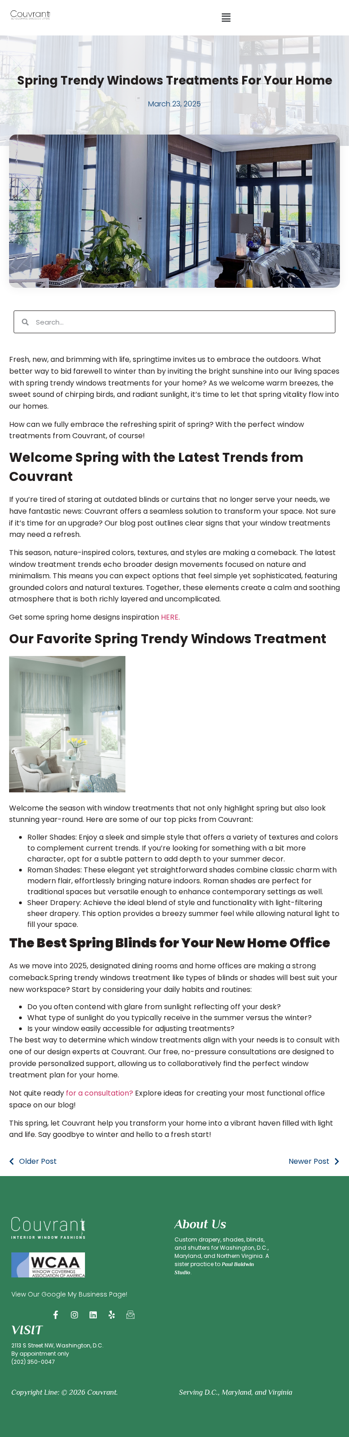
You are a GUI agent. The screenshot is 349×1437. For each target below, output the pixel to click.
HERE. (170, 617)
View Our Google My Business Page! (69, 1294)
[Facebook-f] (56, 1315)
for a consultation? (98, 1093)
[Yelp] (112, 1315)
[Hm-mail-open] (130, 1315)
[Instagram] (74, 1315)
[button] (226, 17)
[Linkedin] (93, 1315)
